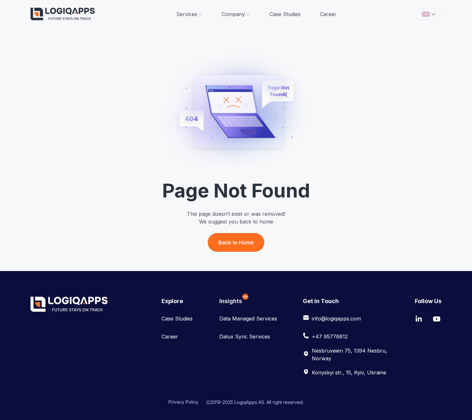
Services (186, 14)
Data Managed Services (248, 318)
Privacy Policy (183, 402)
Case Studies (285, 14)
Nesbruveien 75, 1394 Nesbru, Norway (349, 354)
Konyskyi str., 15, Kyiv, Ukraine (349, 372)
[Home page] (63, 14)
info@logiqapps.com (336, 318)
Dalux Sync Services (244, 336)
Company (233, 14)
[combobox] (429, 14)
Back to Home (236, 242)
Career (328, 14)
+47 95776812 (330, 336)
